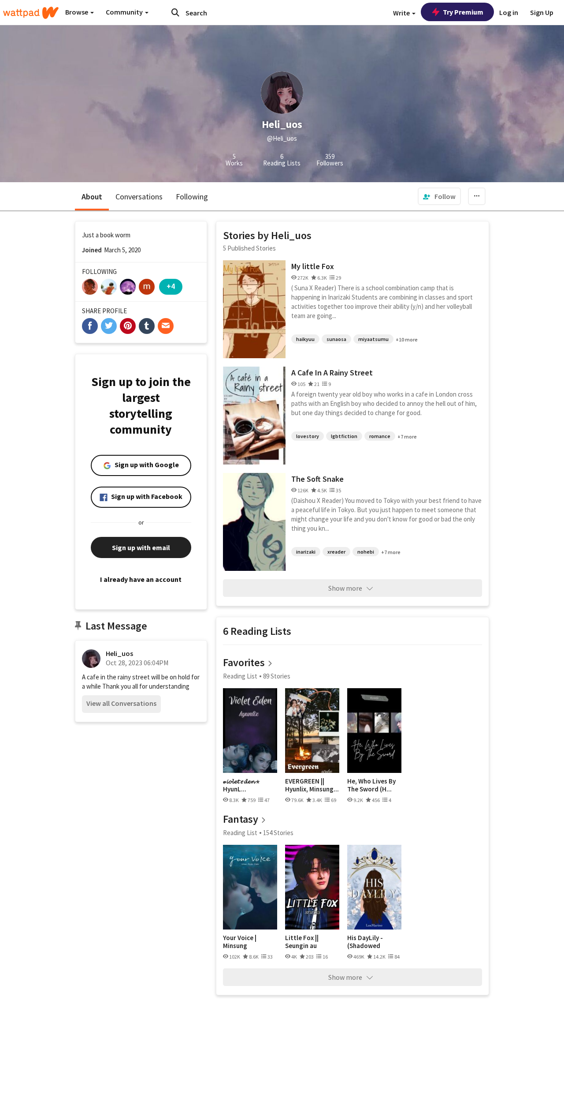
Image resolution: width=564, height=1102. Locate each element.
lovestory (307, 436)
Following (192, 196)
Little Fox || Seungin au (302, 941)
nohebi (365, 551)
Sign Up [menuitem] (541, 12)
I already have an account (141, 579)
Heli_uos (119, 653)
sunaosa (336, 339)
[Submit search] (175, 12)
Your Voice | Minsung (239, 941)
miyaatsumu (373, 339)
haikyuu (305, 339)
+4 (171, 286)
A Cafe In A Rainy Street (332, 372)
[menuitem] (439, 196)
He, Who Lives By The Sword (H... (371, 785)
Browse (77, 11)
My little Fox (312, 266)
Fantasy (240, 819)
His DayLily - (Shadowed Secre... (365, 941)
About (92, 196)
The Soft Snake (317, 479)
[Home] (31, 13)
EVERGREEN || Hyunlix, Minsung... (312, 785)
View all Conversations (121, 703)
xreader (336, 551)
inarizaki (305, 551)
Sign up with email (141, 547)
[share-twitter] (109, 326)
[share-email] (166, 326)
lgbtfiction (344, 436)
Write (402, 12)
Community (125, 11)
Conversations (139, 196)
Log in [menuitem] (508, 12)
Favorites (244, 662)
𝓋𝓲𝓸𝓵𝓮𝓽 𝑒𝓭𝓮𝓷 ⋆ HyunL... (241, 785)
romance (379, 436)
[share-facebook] (90, 326)
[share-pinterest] (128, 326)
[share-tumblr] (147, 326)
